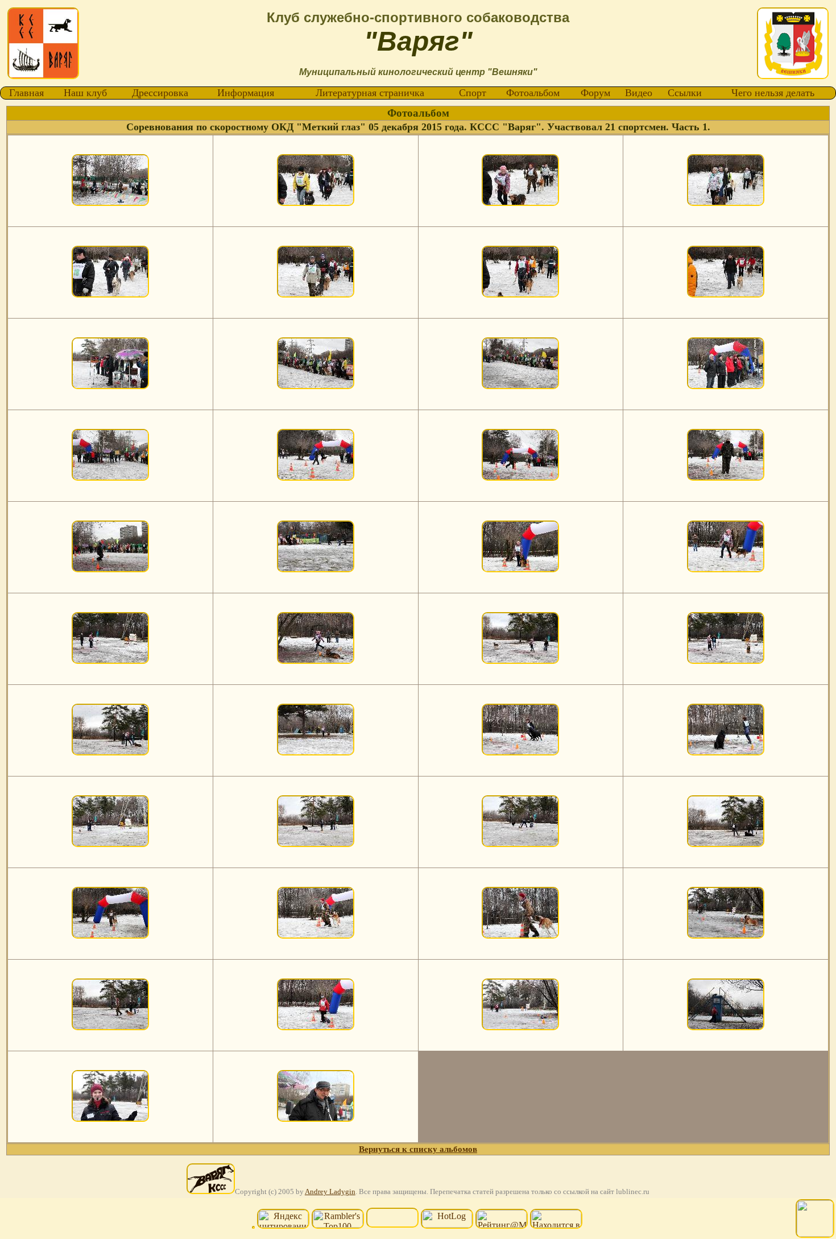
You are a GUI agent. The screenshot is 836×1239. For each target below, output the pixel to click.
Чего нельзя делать (772, 92)
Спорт (472, 92)
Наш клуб (85, 92)
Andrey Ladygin (330, 1191)
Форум (595, 92)
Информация (245, 92)
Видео (638, 92)
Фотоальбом (533, 92)
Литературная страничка (370, 92)
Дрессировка (160, 92)
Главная (26, 92)
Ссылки (685, 92)
